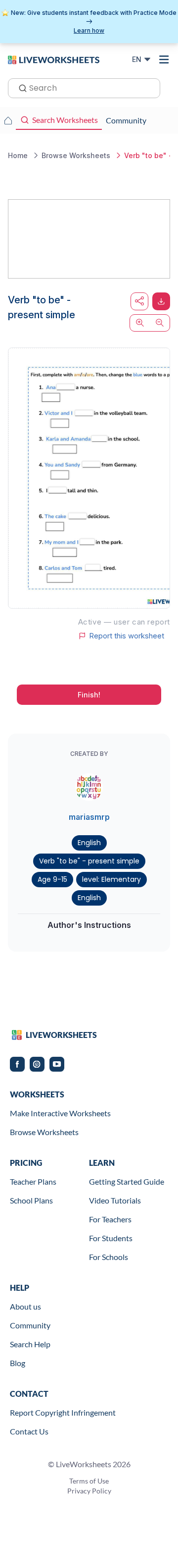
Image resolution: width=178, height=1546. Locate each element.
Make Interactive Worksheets (60, 1113)
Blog (17, 1363)
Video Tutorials (115, 1200)
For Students (111, 1238)
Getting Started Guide (126, 1181)
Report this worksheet (126, 636)
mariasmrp (89, 817)
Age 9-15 (52, 879)
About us (25, 1306)
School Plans (31, 1200)
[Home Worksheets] (8, 120)
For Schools (108, 1256)
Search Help (30, 1344)
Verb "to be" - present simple (89, 861)
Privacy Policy (89, 1491)
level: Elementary (111, 879)
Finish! (89, 694)
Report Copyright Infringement (63, 1412)
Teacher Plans (33, 1181)
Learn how (89, 30)
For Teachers (110, 1219)
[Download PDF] (161, 301)
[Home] (53, 59)
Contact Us (29, 1431)
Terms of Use (89, 1481)
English (89, 843)
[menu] (164, 59)
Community (30, 1325)
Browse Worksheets (44, 1132)
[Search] (20, 87)
